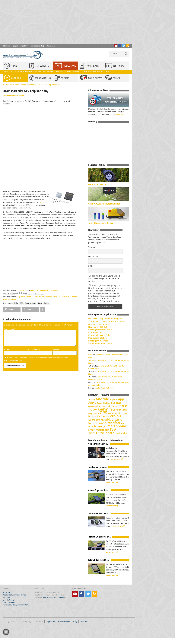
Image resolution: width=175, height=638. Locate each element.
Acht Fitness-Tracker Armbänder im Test (107, 321)
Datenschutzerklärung (67, 621)
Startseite (7, 46)
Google (116, 409)
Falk (108, 406)
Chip (16, 303)
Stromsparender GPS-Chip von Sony (44, 84)
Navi (104, 420)
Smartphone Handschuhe (100, 343)
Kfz (108, 417)
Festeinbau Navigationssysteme (16, 605)
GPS (21, 303)
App (121, 399)
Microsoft (94, 420)
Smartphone (30, 303)
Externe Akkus (95, 332)
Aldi (93, 400)
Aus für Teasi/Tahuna (104, 388)
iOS (120, 413)
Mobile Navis (63, 296)
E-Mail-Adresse (34, 349)
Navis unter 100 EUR (97, 327)
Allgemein (20, 296)
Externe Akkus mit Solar (99, 335)
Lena (90, 355)
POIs (90, 426)
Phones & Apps (12, 84)
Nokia (100, 423)
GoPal (96, 413)
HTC (116, 413)
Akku (90, 400)
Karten (102, 416)
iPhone (92, 416)
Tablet (46, 303)
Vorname (92, 247)
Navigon (92, 423)
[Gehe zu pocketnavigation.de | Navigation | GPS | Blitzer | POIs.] (4, 85)
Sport (106, 429)
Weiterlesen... (121, 114)
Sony (42, 202)
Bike (104, 403)
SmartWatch (95, 429)
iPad (125, 413)
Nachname (93, 256)
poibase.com (49, 46)
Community (92, 406)
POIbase (120, 423)
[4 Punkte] (24, 293)
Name (6, 349)
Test (113, 429)
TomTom (95, 432)
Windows (12, 299)
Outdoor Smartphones (99, 324)
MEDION (115, 416)
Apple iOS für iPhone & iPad (45, 296)
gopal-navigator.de (21, 46)
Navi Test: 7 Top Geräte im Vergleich (105, 318)
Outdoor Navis (9, 602)
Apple (92, 402)
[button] (12, 309)
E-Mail (91, 266)
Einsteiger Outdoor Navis (100, 329)
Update (108, 433)
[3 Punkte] (22, 293)
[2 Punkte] (19, 293)
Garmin (105, 409)
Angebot (114, 399)
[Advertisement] (68, 22)
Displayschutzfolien (97, 338)
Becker (99, 403)
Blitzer (108, 403)
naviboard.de (37, 46)
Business (116, 402)
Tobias (91, 360)
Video (117, 433)
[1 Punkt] (17, 293)
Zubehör (123, 433)
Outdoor (109, 423)
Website (55, 349)
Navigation (115, 419)
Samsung (99, 426)
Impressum (50, 621)
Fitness (114, 406)
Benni (32, 290)
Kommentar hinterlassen (13, 95)
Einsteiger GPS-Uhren (98, 340)
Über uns (84, 621)
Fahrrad (101, 406)
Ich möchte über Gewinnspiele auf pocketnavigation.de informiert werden (104, 278)
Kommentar (9, 329)
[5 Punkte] (26, 293)
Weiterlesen (116, 459)
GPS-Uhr (111, 413)
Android (24, 84)
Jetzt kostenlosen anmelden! (54, 597)
